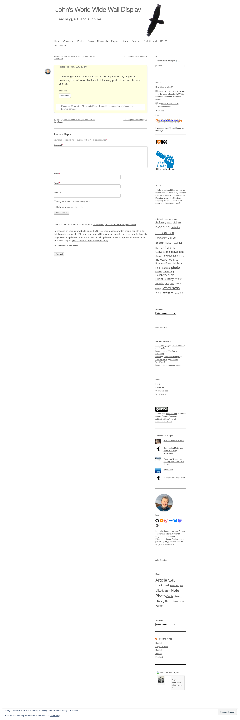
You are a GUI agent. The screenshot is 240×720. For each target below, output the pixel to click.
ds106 (172, 237)
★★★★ (167, 292)
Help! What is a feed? (164, 86)
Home (57, 41)
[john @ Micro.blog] (162, 521)
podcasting (168, 271)
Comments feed (161, 390)
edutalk (159, 242)
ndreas (158, 356)
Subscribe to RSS (165, 91)
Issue (181, 586)
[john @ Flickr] (171, 521)
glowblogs (177, 252)
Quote (169, 596)
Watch (159, 605)
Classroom (68, 41)
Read (178, 596)
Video (181, 601)
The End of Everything (173, 356)
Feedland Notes (165, 638)
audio (169, 222)
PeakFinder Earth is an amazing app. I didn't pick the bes (174, 461)
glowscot (158, 255)
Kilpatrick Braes (163, 263)
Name (57, 173)
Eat (177, 585)
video (172, 284)
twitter (178, 279)
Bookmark (162, 585)
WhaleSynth (168, 469)
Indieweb (161, 259)
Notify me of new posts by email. (69, 207)
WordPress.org (161, 394)
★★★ (158, 292)
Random (136, 41)
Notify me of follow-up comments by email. (73, 201)
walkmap (158, 288)
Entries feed (160, 387)
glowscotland (170, 255)
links (108, 105)
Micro (94, 105)
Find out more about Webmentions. (90, 240)
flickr (162, 247)
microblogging (127, 105)
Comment (58, 145)
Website (57, 192)
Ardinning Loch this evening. (135, 56)
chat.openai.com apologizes (175, 477)
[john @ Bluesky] (175, 521)
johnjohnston (160, 351)
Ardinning (160, 222)
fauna (177, 242)
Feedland (159, 657)
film (156, 248)
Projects (115, 41)
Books (91, 41)
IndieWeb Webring (165, 60)
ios (170, 259)
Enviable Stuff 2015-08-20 (174, 440)
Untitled (158, 643)
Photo (160, 595)
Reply (159, 600)
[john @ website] (157, 525)
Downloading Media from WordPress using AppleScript (173, 451)
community (161, 237)
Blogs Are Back (161, 646)
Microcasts (102, 41)
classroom (164, 232)
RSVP (176, 602)
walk (178, 283)
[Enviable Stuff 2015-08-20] (170, 438)
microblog (115, 105)
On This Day (60, 45)
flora (168, 247)
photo (175, 267)
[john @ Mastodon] (180, 521)
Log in (157, 383)
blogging (162, 226)
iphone (175, 260)
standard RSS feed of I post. (168, 105)
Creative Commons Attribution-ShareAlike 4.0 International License (166, 419)
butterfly (175, 227)
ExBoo (168, 243)
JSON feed (159, 110)
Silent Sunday (164, 279)
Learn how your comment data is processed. (114, 224)
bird (175, 222)
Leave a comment (69, 108)
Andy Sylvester (161, 359)
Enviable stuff (150, 41)
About (125, 41)
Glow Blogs (162, 252)
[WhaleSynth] (170, 467)
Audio (171, 580)
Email (57, 183)
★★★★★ (178, 292)
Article (161, 580)
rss (172, 275)
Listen (166, 590)
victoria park (162, 283)
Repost (169, 601)
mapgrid (166, 267)
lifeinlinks (177, 263)
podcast (158, 271)
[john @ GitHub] (157, 521)
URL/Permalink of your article (66, 245)
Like (158, 590)
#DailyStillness (161, 218)
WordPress (171, 287)
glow (174, 248)
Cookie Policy (55, 715)
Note (175, 590)
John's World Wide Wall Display (98, 9)
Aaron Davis (173, 219)
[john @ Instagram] (166, 521)
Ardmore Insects (174, 365)
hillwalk (182, 256)
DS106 (163, 41)
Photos (80, 41)
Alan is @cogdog (162, 345)
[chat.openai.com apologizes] (170, 475)
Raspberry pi (162, 275)
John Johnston (161, 327)
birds (179, 223)
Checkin (173, 586)
